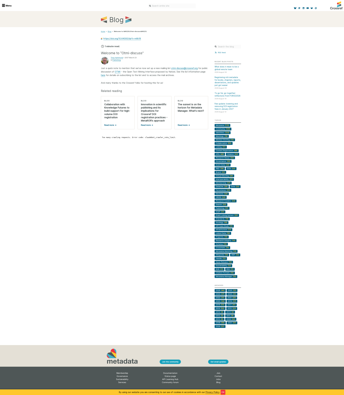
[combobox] (172, 6)
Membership (223, 183)
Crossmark (222, 248)
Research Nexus (225, 158)
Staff (220, 212)
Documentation (170, 373)
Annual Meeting (224, 176)
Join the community (170, 362)
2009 (231, 319)
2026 (220, 290)
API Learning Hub (170, 379)
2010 (219, 319)
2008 (220, 323)
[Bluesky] (295, 8)
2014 (219, 312)
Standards (222, 219)
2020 (220, 301)
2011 (230, 316)
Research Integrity (225, 240)
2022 (220, 298)
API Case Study (224, 226)
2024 (220, 294)
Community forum (170, 382)
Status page (170, 376)
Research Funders (225, 201)
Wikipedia (222, 255)
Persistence (223, 190)
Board (220, 172)
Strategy (221, 222)
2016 (220, 308)
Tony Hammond (117, 58)
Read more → (110, 125)
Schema (221, 244)
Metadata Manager (226, 276)
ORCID (220, 197)
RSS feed (221, 52)
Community (223, 129)
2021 (232, 298)
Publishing (116, 60)
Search (221, 204)
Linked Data (223, 233)
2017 (231, 305)
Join (218, 373)
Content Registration (226, 151)
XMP (235, 255)
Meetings (221, 136)
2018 (220, 305)
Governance (223, 161)
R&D (220, 169)
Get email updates (218, 362)
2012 (219, 316)
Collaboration (223, 143)
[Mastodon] (299, 8)
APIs (220, 154)
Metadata (222, 125)
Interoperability (224, 179)
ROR (219, 269)
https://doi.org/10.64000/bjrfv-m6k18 (122, 38)
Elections (221, 194)
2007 (232, 323)
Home (103, 31)
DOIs (231, 169)
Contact (218, 376)
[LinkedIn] (303, 8)
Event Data (222, 165)
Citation (232, 154)
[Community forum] (316, 8)
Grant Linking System (227, 215)
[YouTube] (307, 8)
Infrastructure (223, 230)
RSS (230, 269)
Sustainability (223, 266)
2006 (220, 326)
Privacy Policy (212, 392)
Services (122, 382)
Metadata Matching (226, 251)
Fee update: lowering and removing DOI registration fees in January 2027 (226, 106)
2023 (232, 294)
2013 (230, 312)
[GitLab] (312, 8)
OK (223, 392)
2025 (232, 290)
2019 (232, 301)
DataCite (221, 186)
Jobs (218, 379)
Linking (220, 147)
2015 (232, 308)
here (103, 75)
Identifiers (222, 133)
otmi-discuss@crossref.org (184, 68)
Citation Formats (225, 273)
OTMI (118, 71)
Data (235, 186)
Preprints (221, 237)
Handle (221, 258)
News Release (224, 262)
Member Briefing (225, 140)
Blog (109, 31)
